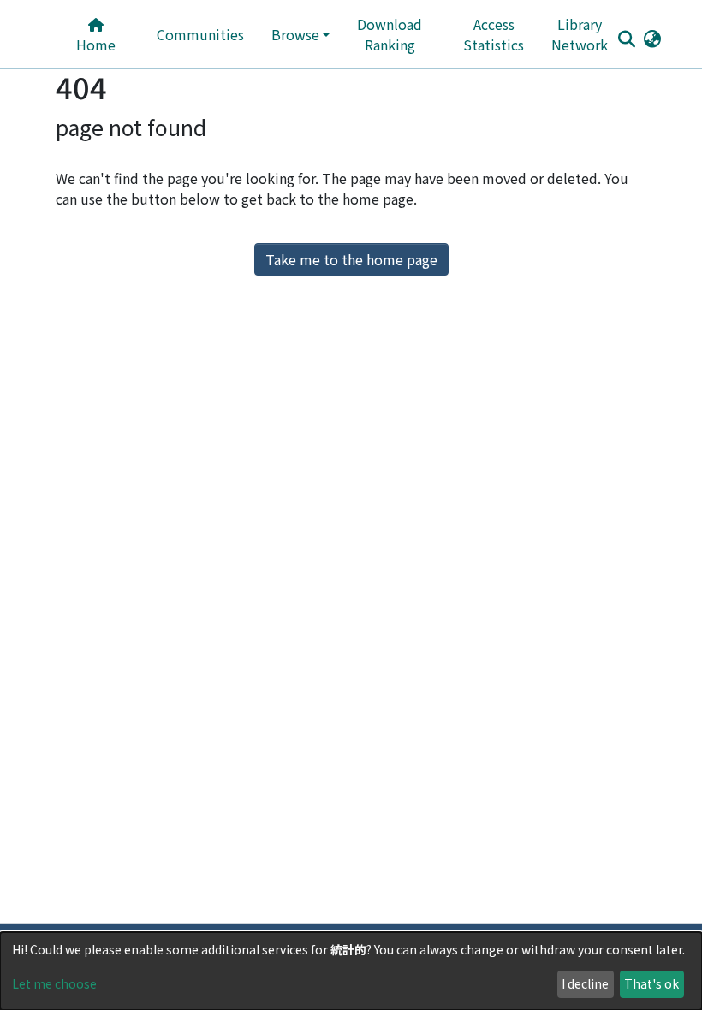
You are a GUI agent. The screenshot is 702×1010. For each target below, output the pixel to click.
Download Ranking (389, 34)
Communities (200, 34)
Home (96, 44)
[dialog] (351, 971)
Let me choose (54, 983)
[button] (652, 37)
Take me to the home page (351, 259)
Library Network (579, 34)
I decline (585, 983)
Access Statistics (493, 34)
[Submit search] (626, 38)
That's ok (651, 983)
